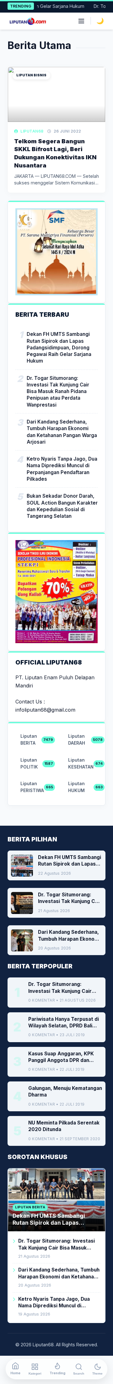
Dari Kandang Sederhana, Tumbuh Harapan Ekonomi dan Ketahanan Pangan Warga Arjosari (62, 432)
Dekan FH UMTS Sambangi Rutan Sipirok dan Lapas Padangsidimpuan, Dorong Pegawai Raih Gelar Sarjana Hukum (59, 347)
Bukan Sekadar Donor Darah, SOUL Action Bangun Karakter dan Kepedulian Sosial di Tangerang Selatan (62, 506)
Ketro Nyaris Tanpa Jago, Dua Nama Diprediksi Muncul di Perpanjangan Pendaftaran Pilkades (62, 469)
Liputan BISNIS (31, 75)
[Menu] (81, 21)
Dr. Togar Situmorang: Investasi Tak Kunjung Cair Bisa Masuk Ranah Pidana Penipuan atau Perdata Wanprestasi (58, 391)
